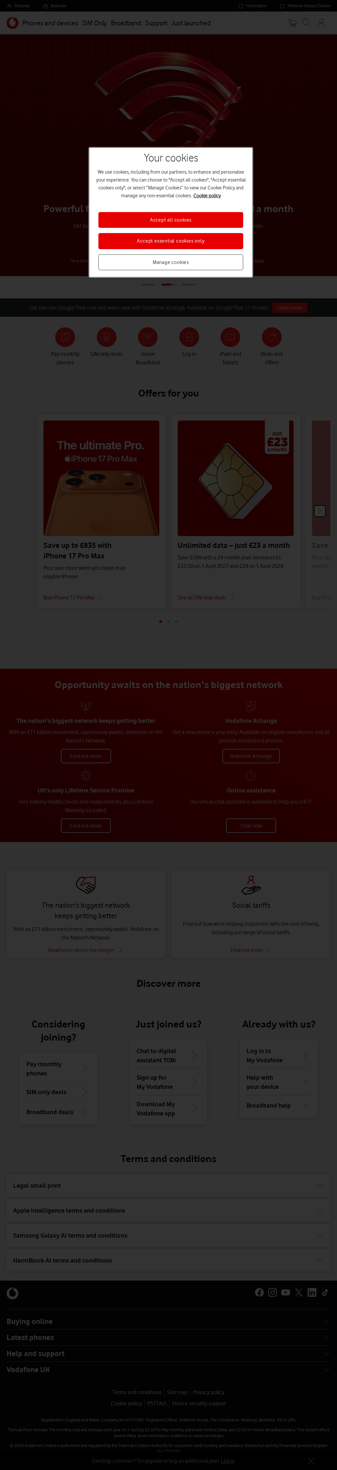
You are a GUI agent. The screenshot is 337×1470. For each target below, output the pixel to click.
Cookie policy (207, 196)
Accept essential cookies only (170, 241)
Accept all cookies (171, 220)
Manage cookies (171, 262)
